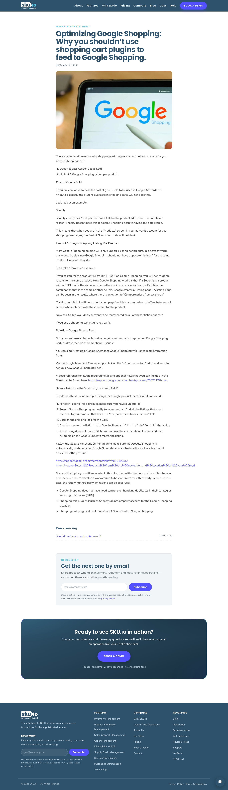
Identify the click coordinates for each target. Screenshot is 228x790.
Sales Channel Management (109, 735)
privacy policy (108, 598)
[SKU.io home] (28, 5)
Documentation (181, 730)
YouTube (177, 753)
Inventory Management (107, 718)
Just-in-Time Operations (147, 724)
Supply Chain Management (109, 752)
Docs (163, 5)
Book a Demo (193, 5)
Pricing (125, 5)
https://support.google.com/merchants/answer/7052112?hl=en (128, 380)
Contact (138, 753)
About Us (139, 730)
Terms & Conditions (196, 784)
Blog (153, 5)
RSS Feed (178, 759)
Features (92, 5)
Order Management (105, 740)
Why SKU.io (109, 5)
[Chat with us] (220, 782)
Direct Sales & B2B (104, 746)
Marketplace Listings (72, 26)
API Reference (181, 736)
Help (173, 5)
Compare (139, 5)
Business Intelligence (105, 758)
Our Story (139, 736)
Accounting (100, 769)
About (78, 5)
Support (177, 747)
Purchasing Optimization (107, 763)
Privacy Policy (176, 784)
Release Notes (181, 741)
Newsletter (179, 724)
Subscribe (140, 587)
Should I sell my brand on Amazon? (78, 536)
